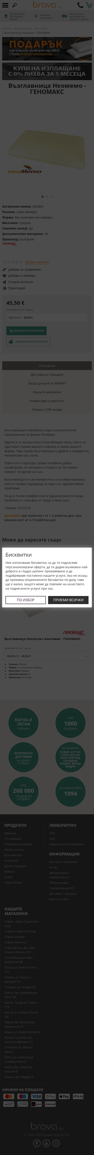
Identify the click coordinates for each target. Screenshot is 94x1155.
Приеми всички (68, 600)
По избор (26, 600)
